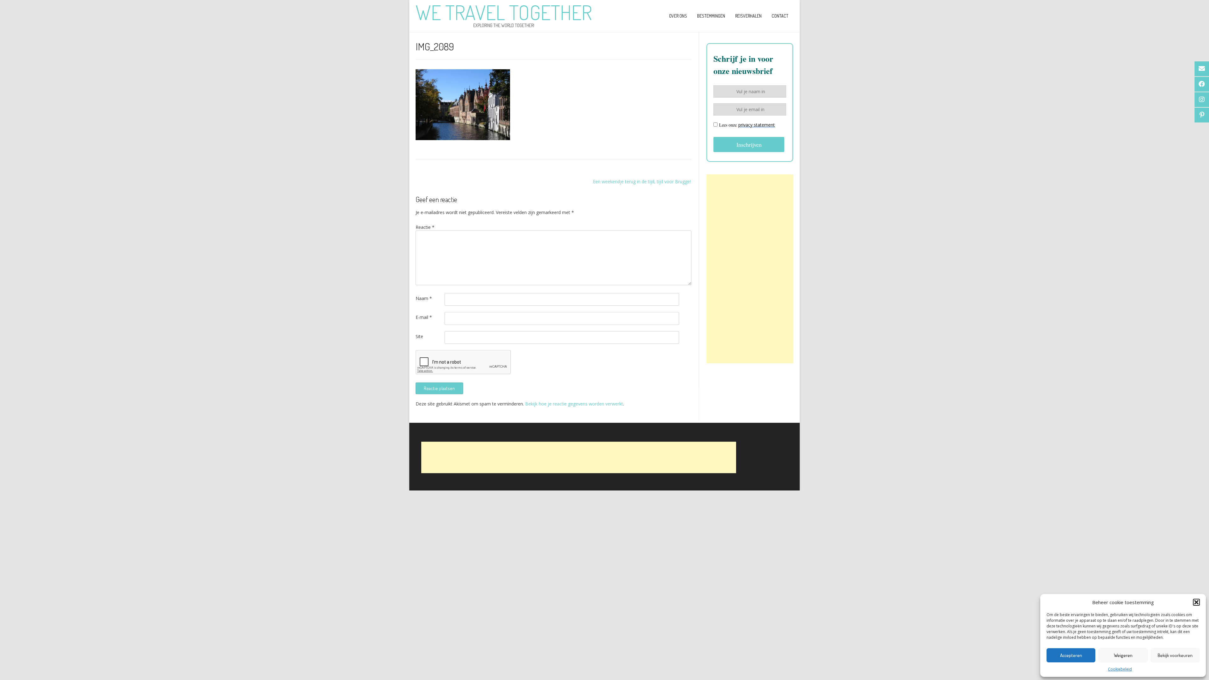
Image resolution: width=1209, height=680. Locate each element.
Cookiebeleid (1120, 669)
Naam (424, 298)
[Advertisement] (750, 268)
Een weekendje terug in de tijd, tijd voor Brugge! (642, 181)
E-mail (424, 317)
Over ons (678, 16)
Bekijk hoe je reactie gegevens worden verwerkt (574, 404)
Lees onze (747, 125)
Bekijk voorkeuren (1175, 655)
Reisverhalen (748, 16)
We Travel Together (504, 12)
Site (419, 336)
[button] (1196, 602)
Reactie (425, 227)
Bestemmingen (711, 16)
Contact (780, 16)
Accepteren (1071, 655)
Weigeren (1123, 655)
